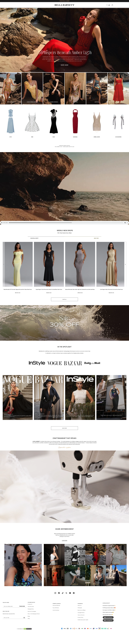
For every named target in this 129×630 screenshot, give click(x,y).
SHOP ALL (64, 299)
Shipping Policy (31, 609)
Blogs (29, 616)
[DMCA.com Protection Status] (28, 629)
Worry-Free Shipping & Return (34, 613)
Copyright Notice (81, 612)
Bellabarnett (21, 628)
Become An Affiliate (81, 610)
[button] (107, 5)
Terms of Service (81, 615)
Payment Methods (56, 605)
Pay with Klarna (56, 607)
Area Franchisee (56, 610)
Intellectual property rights (83, 619)
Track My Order (31, 606)
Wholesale (80, 607)
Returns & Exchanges (32, 611)
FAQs (29, 618)
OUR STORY (64, 428)
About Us (79, 605)
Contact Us (30, 604)
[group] (17, 268)
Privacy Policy (80, 617)
